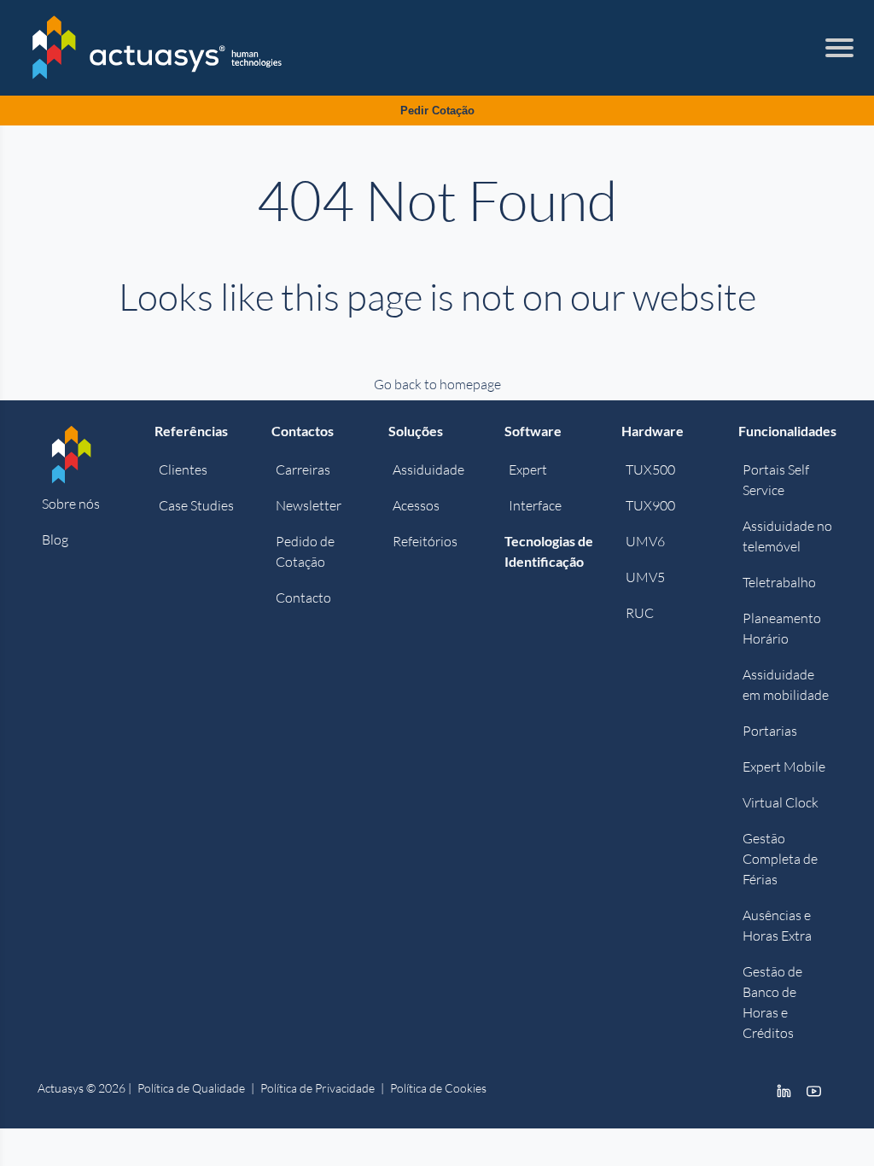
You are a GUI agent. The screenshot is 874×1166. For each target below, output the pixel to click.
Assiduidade (428, 469)
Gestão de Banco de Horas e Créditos (772, 1002)
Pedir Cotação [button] (437, 110)
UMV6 (645, 541)
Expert (528, 469)
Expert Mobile (784, 766)
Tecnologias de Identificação (548, 551)
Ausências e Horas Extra (777, 925)
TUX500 (650, 469)
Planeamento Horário (782, 628)
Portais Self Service (776, 479)
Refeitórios (425, 541)
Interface (535, 505)
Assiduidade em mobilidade (786, 684)
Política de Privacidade (317, 1088)
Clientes (183, 469)
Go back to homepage (437, 384)
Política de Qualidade (191, 1088)
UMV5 (645, 577)
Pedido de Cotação (305, 551)
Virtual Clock (781, 802)
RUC (640, 612)
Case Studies (196, 505)
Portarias (770, 730)
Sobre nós (71, 503)
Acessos (416, 505)
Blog (55, 539)
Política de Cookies (438, 1088)
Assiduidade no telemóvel (787, 536)
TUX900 (650, 505)
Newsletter (308, 505)
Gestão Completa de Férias (780, 859)
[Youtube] (814, 1090)
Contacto (303, 597)
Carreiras (303, 469)
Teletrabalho (779, 582)
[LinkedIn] (784, 1090)
